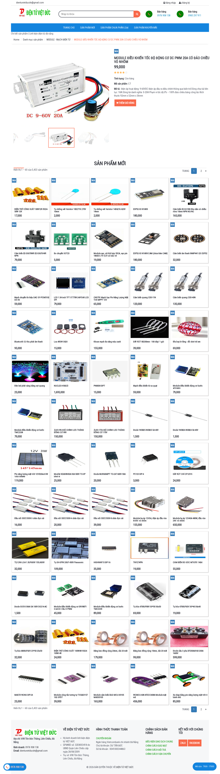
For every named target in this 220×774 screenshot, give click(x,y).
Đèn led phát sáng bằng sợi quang (29, 385)
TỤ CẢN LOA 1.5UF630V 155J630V (29, 562)
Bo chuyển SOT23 (61, 253)
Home (16, 39)
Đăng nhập (170, 2)
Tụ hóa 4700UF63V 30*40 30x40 (187, 606)
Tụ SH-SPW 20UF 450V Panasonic (68, 562)
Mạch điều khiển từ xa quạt (145, 385)
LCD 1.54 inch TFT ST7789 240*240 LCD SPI (71, 298)
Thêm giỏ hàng (126, 103)
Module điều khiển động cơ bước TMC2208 (29, 431)
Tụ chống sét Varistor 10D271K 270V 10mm (70, 210)
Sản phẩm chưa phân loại (114, 27)
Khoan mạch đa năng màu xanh (107, 341)
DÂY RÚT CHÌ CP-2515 (182, 474)
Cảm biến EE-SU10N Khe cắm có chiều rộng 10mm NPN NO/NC (189, 210)
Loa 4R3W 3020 (60, 341)
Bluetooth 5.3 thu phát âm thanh (28, 341)
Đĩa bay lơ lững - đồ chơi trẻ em (186, 341)
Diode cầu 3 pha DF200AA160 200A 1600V (188, 652)
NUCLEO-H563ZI (61, 385)
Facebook (195, 743)
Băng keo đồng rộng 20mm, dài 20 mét (111, 651)
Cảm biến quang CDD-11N (144, 297)
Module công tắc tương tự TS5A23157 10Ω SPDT (71, 696)
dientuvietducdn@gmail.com (31, 750)
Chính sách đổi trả (156, 749)
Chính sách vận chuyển (158, 754)
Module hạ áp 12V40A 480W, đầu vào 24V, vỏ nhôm (189, 519)
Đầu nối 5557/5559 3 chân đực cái (29, 518)
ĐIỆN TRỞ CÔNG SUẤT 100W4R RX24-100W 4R (70, 652)
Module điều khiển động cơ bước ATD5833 (187, 386)
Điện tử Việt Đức (125, 767)
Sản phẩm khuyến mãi (145, 27)
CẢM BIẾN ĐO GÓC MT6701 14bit (187, 562)
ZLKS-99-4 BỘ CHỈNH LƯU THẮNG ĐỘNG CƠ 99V (69, 431)
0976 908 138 (26, 747)
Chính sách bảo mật (156, 745)
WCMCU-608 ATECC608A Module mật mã (149, 696)
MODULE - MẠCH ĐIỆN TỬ (58, 39)
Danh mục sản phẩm (33, 39)
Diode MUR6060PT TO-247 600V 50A (109, 474)
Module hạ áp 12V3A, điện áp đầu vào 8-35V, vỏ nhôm (150, 519)
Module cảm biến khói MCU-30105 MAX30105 (109, 696)
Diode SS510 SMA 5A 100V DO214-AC (30, 606)
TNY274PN (138, 562)
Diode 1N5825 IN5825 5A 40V (145, 430)
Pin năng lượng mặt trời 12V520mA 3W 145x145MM (31, 475)
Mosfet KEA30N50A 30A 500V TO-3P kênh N (69, 475)
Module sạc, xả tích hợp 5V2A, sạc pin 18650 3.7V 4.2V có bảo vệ (110, 254)
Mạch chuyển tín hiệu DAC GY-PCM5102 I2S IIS (31, 298)
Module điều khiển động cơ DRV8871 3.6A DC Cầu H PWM (70, 607)
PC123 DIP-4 (138, 474)
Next (104, 87)
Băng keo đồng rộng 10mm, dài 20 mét (150, 651)
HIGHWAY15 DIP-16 (102, 562)
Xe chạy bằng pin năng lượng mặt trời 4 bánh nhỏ (190, 696)
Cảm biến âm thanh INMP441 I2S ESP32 (190, 253)
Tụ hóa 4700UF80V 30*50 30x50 (147, 606)
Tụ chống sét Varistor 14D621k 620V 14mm (109, 210)
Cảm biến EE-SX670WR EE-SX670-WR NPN (30, 254)
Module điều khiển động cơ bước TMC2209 (108, 607)
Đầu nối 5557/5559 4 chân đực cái (69, 518)
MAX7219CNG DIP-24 (23, 695)
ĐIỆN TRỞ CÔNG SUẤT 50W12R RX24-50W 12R (31, 210)
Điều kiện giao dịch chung (159, 741)
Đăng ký (186, 2)
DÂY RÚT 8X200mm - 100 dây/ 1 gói (148, 341)
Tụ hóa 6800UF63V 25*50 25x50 (28, 651)
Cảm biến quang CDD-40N (184, 297)
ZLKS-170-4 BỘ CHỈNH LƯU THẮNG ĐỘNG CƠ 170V (109, 431)
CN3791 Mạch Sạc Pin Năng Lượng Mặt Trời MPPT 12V (111, 298)
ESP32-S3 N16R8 (140, 209)
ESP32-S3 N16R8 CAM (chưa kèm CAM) (150, 253)
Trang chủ (69, 27)
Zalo (183, 743)
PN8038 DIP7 (99, 385)
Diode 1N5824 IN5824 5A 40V (185, 430)
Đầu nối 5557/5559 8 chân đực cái (108, 518)
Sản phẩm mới (87, 27)
